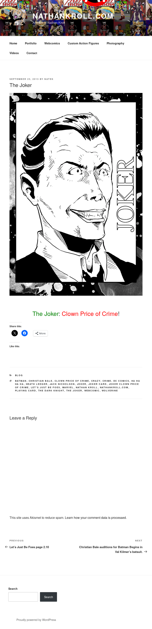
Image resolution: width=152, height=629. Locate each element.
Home (13, 43)
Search (13, 589)
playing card (25, 390)
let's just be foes (45, 387)
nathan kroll (87, 387)
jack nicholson (62, 383)
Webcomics (52, 43)
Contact (32, 53)
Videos (14, 53)
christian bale (41, 380)
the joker (74, 390)
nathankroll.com (73, 16)
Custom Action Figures (83, 43)
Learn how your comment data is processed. (96, 517)
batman (21, 380)
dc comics (121, 380)
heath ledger (37, 383)
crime (107, 380)
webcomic (92, 390)
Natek (49, 78)
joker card (97, 383)
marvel (68, 387)
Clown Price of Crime (72, 380)
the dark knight (51, 390)
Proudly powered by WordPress (36, 620)
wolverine (110, 390)
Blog (19, 375)
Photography (115, 43)
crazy (96, 380)
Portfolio (31, 43)
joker (81, 383)
